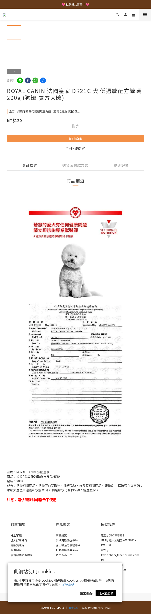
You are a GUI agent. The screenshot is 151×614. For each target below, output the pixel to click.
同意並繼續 (106, 593)
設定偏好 (86, 593)
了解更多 (68, 584)
